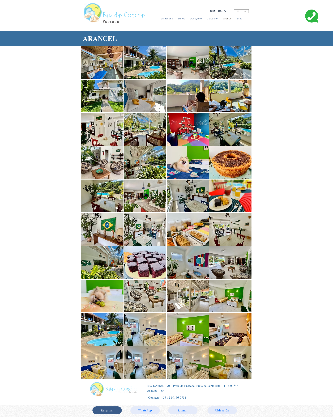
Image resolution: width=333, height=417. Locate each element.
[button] (102, 62)
